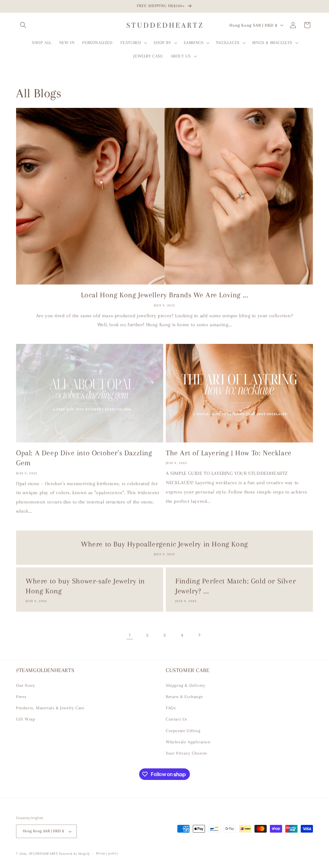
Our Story (25, 685)
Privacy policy (107, 853)
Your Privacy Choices (186, 753)
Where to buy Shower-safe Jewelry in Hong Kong (85, 586)
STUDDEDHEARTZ (43, 854)
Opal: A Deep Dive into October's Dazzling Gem (84, 458)
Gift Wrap (25, 719)
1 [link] (130, 635)
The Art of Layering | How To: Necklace (229, 453)
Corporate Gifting (183, 730)
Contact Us (176, 719)
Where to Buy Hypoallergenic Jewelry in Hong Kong (164, 544)
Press (21, 696)
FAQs (171, 707)
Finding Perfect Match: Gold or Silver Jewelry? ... (235, 586)
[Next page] (199, 635)
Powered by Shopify (74, 854)
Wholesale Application (188, 741)
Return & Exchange (184, 696)
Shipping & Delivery (185, 685)
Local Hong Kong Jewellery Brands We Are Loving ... (164, 295)
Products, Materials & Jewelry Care (50, 707)
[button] (23, 25)
